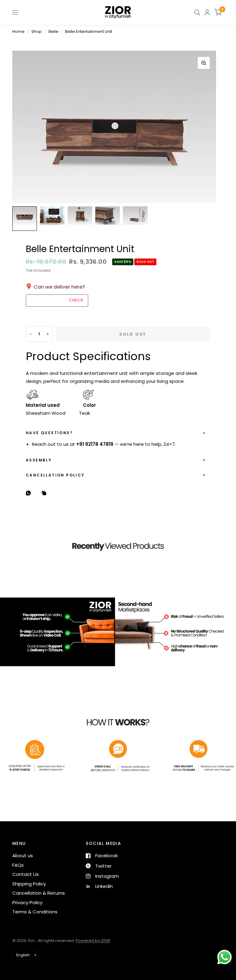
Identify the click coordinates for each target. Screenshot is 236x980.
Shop (36, 31)
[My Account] (207, 12)
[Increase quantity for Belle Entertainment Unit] (47, 334)
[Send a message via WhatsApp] (224, 957)
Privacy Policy (27, 902)
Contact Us (25, 874)
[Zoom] (204, 63)
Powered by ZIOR (93, 940)
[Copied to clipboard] (45, 493)
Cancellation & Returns (38, 893)
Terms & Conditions (34, 911)
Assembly (39, 460)
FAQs (18, 865)
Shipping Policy (29, 884)
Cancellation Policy (55, 475)
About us (22, 855)
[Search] (197, 12)
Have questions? (49, 432)
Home (18, 31)
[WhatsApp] (30, 493)
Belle (53, 31)
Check (76, 300)
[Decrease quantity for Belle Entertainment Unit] (30, 334)
